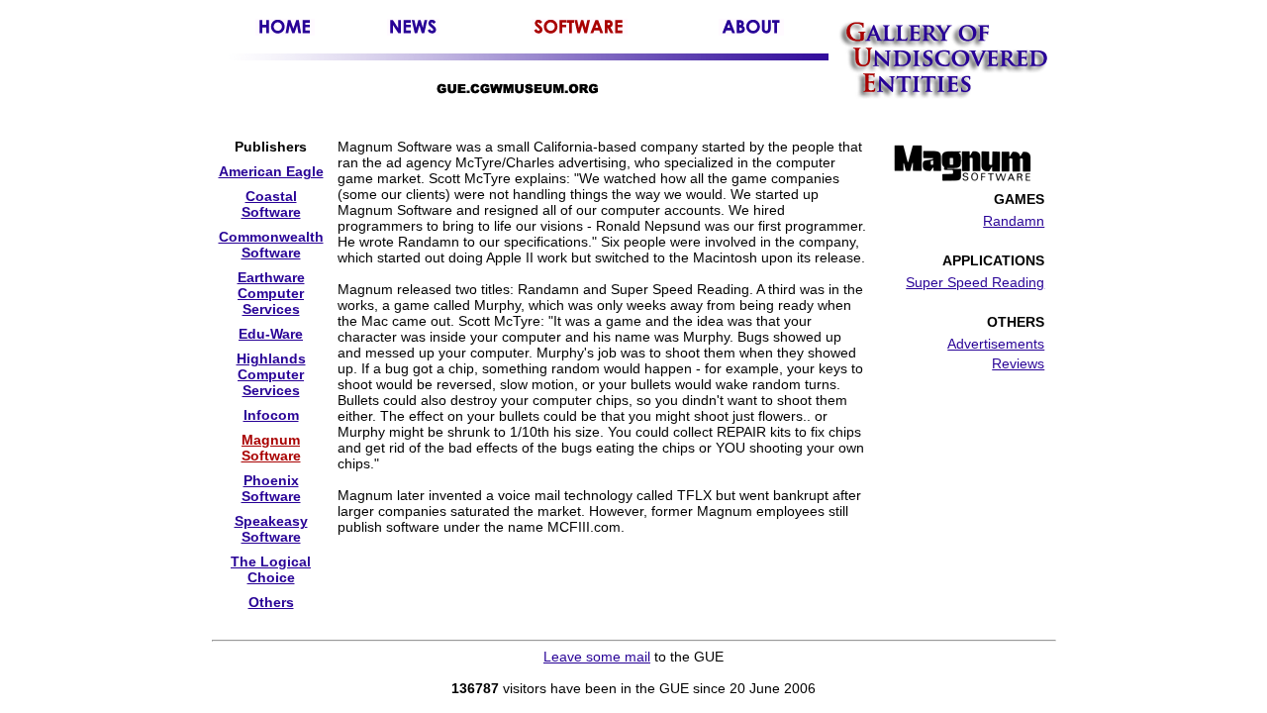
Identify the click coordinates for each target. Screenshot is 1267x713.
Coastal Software (271, 204)
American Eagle (271, 171)
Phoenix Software (271, 488)
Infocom (271, 415)
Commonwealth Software (271, 244)
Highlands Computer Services (271, 374)
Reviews (1018, 363)
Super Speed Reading (975, 282)
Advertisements (995, 344)
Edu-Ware (271, 334)
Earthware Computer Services (271, 293)
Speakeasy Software (271, 529)
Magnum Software (271, 447)
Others (271, 602)
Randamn (1013, 221)
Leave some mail (596, 656)
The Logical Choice (271, 569)
